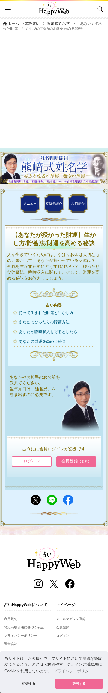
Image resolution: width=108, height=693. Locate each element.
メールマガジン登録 (71, 619)
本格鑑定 (33, 24)
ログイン (31, 461)
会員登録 (76, 461)
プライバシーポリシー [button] (73, 671)
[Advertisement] (54, 91)
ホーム (10, 24)
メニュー (30, 203)
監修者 (54, 203)
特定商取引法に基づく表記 (24, 627)
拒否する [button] (28, 683)
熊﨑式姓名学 (58, 24)
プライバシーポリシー (20, 635)
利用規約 (10, 619)
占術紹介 (78, 203)
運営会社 (10, 644)
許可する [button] (79, 683)
